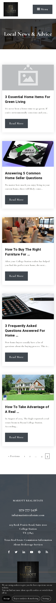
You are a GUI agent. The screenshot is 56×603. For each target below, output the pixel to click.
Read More (16, 123)
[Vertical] (11, 8)
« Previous (14, 456)
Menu (44, 9)
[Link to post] (28, 77)
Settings (46, 598)
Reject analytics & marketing (26, 598)
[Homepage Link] (28, 571)
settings (10, 593)
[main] (28, 246)
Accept (6, 598)
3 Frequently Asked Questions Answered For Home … (25, 330)
